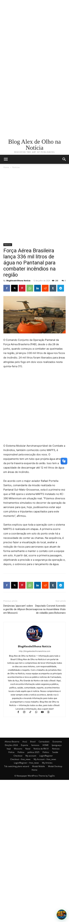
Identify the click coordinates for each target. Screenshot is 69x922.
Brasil (33, 741)
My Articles (47, 762)
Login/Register (46, 755)
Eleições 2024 (11, 745)
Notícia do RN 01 (41, 748)
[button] (64, 159)
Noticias (16, 167)
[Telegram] (60, 288)
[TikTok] (32, 712)
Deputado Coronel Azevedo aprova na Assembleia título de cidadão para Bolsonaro (50, 609)
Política (21, 752)
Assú (24, 741)
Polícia (11, 752)
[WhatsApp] (29, 288)
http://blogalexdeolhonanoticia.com (34, 651)
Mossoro (18, 748)
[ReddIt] (45, 288)
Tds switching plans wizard (16, 766)
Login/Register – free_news (26, 762)
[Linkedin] (37, 288)
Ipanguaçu (56, 745)
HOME (46, 745)
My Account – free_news (45, 759)
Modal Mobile (38, 766)
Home (6, 167)
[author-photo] (34, 641)
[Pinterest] (22, 288)
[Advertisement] (34, 34)
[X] (14, 288)
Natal (27, 748)
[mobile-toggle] (5, 159)
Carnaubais (44, 741)
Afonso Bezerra (12, 741)
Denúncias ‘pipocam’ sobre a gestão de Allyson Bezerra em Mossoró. (18, 609)
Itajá (9, 748)
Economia (57, 741)
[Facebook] (6, 288)
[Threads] (49, 712)
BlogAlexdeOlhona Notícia (18, 280)
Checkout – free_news (20, 759)
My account (30, 755)
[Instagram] (26, 712)
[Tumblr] (53, 288)
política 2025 (33, 752)
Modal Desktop (55, 766)
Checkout (18, 755)
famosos (35, 745)
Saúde (55, 752)
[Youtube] (44, 712)
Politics (46, 752)
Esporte (24, 745)
